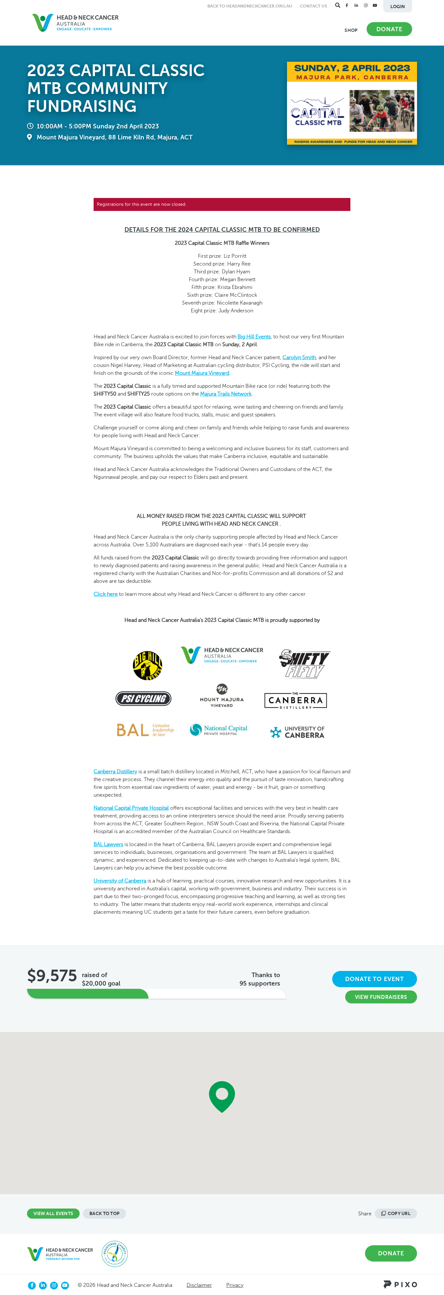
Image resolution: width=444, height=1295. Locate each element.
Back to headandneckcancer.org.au (249, 6)
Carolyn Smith (299, 357)
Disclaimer (199, 1285)
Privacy (234, 1285)
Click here (106, 594)
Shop (351, 30)
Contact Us (313, 6)
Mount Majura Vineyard (202, 373)
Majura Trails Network (226, 394)
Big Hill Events (254, 337)
